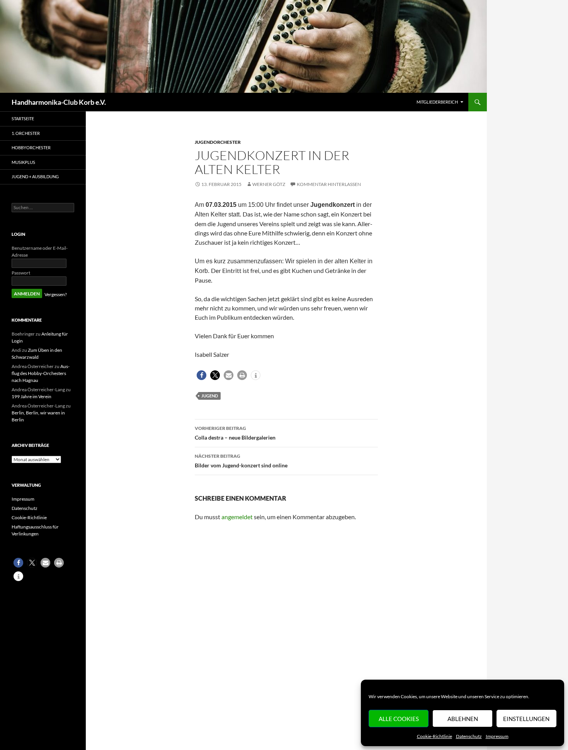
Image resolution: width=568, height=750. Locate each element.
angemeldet (237, 516)
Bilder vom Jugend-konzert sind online (241, 461)
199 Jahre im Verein (31, 396)
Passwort (21, 273)
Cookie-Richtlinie (434, 736)
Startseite (23, 118)
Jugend (209, 395)
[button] (201, 375)
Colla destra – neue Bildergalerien (235, 433)
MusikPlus (23, 162)
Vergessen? (55, 294)
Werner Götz (268, 184)
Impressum (497, 736)
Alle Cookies (399, 718)
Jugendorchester (218, 142)
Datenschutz (469, 736)
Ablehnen (462, 718)
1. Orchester (26, 133)
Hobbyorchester (31, 147)
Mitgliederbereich (437, 101)
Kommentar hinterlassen (329, 184)
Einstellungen (526, 718)
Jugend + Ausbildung (35, 176)
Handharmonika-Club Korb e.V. (59, 102)
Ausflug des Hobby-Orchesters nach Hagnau (41, 373)
